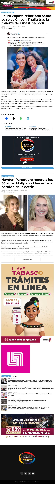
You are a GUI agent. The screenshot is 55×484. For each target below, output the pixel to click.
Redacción (10, 28)
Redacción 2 (11, 192)
